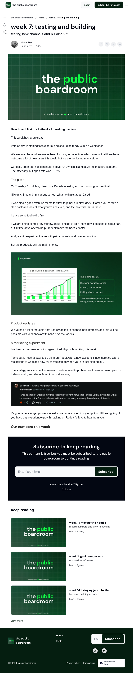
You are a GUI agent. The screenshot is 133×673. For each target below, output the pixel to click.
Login (87, 4)
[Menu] (127, 4)
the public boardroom (22, 17)
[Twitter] (95, 651)
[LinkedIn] (104, 651)
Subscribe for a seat (108, 4)
